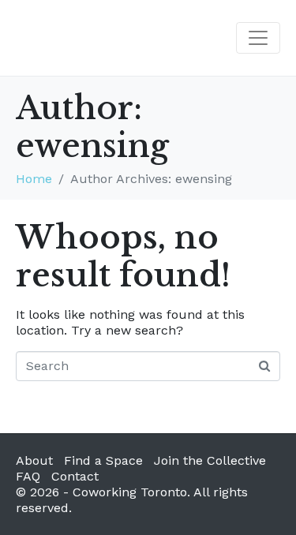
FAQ (28, 476)
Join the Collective (210, 460)
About (34, 460)
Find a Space (103, 460)
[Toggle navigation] (258, 38)
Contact (75, 476)
